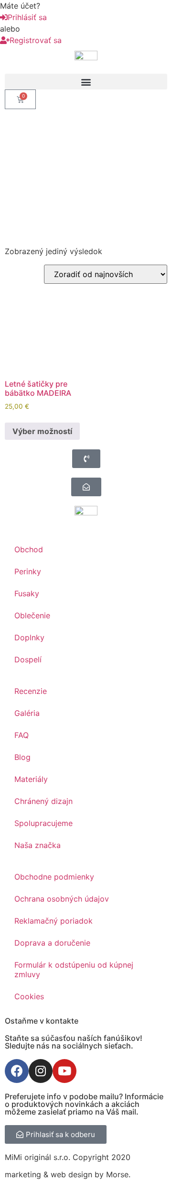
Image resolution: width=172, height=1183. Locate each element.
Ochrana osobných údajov (61, 899)
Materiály (31, 779)
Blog (22, 757)
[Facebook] (17, 1071)
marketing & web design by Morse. (67, 1174)
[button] (86, 81)
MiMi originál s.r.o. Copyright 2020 (67, 1157)
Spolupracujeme (43, 823)
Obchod (28, 549)
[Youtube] (64, 1071)
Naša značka (37, 845)
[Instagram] (41, 1071)
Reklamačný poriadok (53, 921)
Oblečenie (32, 615)
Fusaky (26, 593)
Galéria (27, 713)
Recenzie (30, 691)
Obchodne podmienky (54, 877)
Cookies (29, 996)
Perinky (27, 571)
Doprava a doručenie (52, 943)
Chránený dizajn (43, 801)
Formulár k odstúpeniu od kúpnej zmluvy (73, 969)
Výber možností (42, 431)
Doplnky (29, 637)
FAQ (21, 735)
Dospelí (28, 659)
